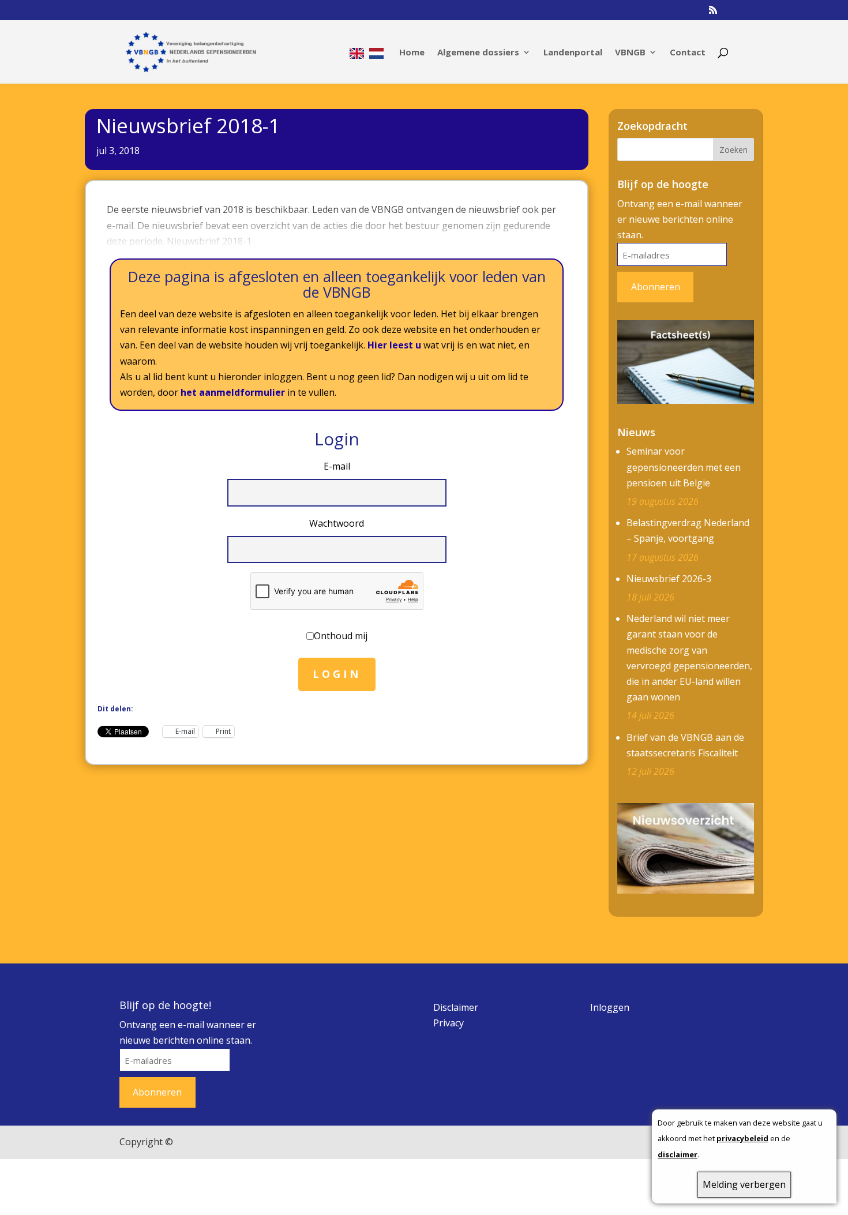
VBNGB (630, 53)
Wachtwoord (336, 523)
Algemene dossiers (478, 53)
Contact (688, 53)
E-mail (337, 466)
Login (337, 674)
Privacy (448, 1023)
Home (412, 53)
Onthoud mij (340, 635)
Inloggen (609, 1007)
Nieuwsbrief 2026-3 (668, 578)
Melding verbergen (744, 1184)
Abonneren (655, 286)
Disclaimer (455, 1007)
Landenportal (572, 53)
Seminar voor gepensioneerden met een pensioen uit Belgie (683, 467)
